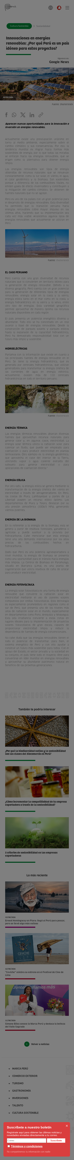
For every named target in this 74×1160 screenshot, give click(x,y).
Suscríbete (56, 1140)
